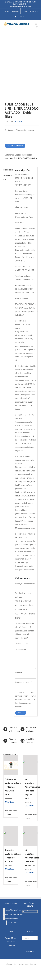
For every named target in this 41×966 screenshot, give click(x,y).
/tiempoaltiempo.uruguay (14, 914)
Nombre (19, 672)
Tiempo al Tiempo (11, 938)
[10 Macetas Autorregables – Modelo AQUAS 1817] (30, 765)
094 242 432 (12, 923)
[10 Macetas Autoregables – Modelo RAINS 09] (30, 836)
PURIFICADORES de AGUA (25, 158)
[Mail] (4, 910)
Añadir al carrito (15, 146)
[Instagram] (4, 918)
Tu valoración (21, 649)
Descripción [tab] (7, 170)
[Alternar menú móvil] (36, 24)
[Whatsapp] (6, 923)
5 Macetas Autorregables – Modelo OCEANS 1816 (13, 787)
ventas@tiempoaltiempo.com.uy (20, 6)
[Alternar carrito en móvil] (36, 27)
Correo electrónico (23, 682)
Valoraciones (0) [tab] (7, 177)
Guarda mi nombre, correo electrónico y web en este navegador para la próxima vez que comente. (25, 699)
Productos (11, 941)
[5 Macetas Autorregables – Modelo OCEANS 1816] (11, 765)
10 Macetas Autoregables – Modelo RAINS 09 (32, 858)
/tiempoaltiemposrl (12, 918)
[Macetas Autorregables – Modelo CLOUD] (11, 836)
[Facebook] (4, 914)
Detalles (14, 810)
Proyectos (11, 945)
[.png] (20, 66)
